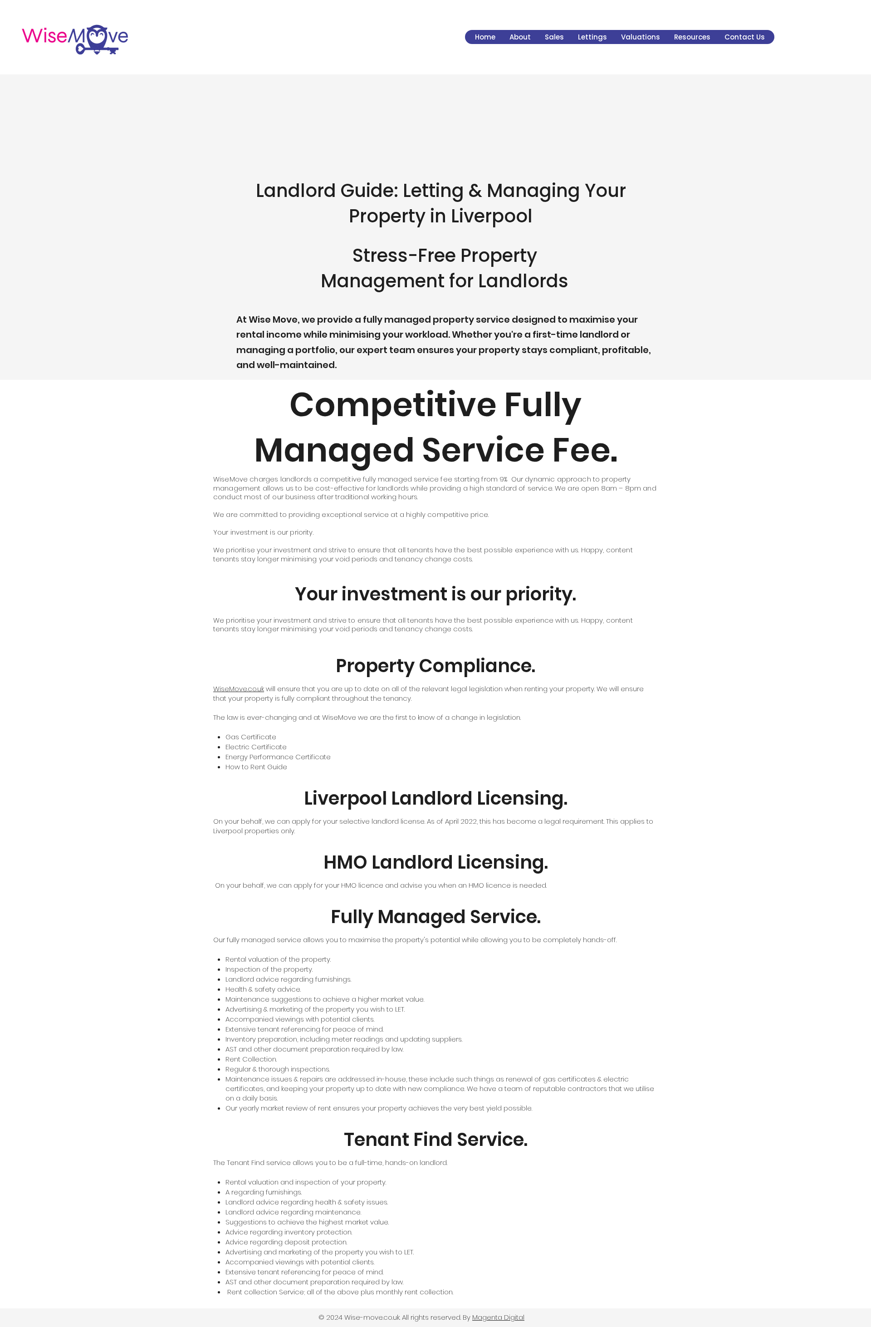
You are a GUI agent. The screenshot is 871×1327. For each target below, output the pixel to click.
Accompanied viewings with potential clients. (299, 1019)
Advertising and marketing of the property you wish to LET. (319, 1252)
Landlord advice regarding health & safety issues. (306, 1202)
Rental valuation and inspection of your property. (305, 1182)
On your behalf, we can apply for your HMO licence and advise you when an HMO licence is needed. (380, 885)
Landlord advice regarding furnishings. (288, 979)
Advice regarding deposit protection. (286, 1242)
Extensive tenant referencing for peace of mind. (304, 1029)
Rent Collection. (251, 1059)
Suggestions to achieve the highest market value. (307, 1222)
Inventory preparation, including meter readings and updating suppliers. (343, 1039)
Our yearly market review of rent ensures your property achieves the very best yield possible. (378, 1108)
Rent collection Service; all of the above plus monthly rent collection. (339, 1292)
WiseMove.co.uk (238, 688)
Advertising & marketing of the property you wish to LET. (315, 1009)
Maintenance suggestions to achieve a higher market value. (324, 999)
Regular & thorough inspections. (277, 1069)
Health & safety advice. (263, 989)
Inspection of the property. (269, 969)
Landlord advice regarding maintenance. (293, 1212)
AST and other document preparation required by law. (314, 1049)
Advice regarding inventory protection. (288, 1232)
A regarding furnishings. (263, 1192)
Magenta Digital (498, 1317)
